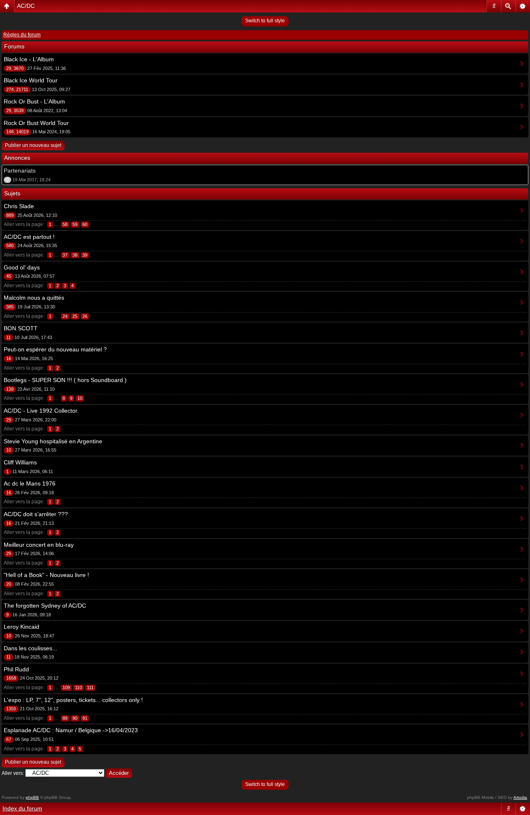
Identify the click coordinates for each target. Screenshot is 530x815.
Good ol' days (22, 267)
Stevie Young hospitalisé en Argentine (53, 441)
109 (66, 687)
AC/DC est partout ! (29, 236)
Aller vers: (13, 773)
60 (84, 224)
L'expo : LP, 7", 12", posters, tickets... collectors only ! (73, 700)
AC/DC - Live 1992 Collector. (41, 410)
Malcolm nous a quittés (34, 297)
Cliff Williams (20, 462)
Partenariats (20, 170)
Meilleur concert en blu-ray (39, 544)
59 (74, 224)
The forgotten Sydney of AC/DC (45, 605)
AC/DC (26, 5)
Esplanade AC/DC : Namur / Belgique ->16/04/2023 (71, 730)
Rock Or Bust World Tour (36, 123)
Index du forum (22, 808)
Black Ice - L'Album (29, 59)
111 (90, 687)
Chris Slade (19, 206)
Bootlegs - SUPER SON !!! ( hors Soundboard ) (65, 380)
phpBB (32, 797)
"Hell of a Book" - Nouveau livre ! (46, 575)
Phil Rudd (16, 669)
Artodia (520, 797)
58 (65, 224)
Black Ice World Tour (31, 80)
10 (79, 398)
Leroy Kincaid (21, 626)
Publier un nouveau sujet (33, 145)
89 (65, 718)
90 (74, 718)
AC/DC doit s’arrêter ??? (36, 514)
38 (74, 254)
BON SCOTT (21, 328)
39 (84, 254)
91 (84, 718)
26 (84, 316)
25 (74, 316)
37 (65, 254)
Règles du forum (22, 35)
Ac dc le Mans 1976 (29, 483)
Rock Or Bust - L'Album (34, 101)
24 (65, 316)
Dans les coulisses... (30, 648)
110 (78, 687)
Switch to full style (265, 21)
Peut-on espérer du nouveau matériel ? (55, 349)
